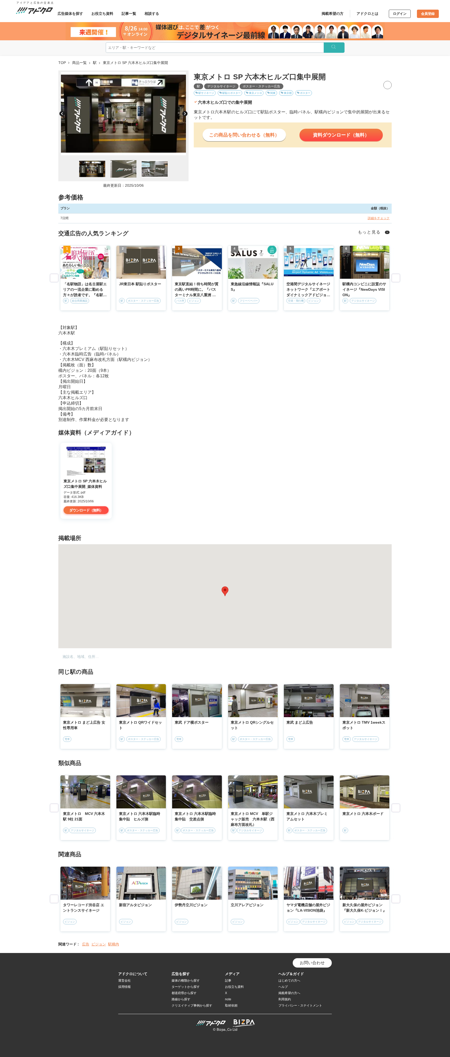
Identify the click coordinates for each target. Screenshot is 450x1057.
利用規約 (284, 999)
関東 (273, 93)
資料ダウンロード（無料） (341, 135)
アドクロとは (367, 13)
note (228, 999)
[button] (225, 591)
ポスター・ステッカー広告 (261, 86)
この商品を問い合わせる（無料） (244, 135)
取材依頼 (231, 1005)
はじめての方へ (289, 980)
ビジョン (98, 944)
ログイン (400, 14)
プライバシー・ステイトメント (300, 1005)
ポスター (305, 93)
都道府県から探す (184, 993)
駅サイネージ (206, 93)
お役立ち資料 (102, 13)
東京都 (288, 93)
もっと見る (369, 232)
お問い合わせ (312, 963)
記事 (228, 980)
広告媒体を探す (70, 13)
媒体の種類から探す (186, 980)
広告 (85, 944)
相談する (152, 13)
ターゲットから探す (186, 987)
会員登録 (428, 14)
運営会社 (124, 980)
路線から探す (181, 999)
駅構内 (113, 944)
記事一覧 (129, 13)
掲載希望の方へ (289, 993)
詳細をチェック (379, 218)
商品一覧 (79, 63)
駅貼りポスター (231, 93)
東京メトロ (255, 93)
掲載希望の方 (332, 13)
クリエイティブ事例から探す (192, 1005)
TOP (62, 63)
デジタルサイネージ (221, 86)
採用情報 (124, 987)
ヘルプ (283, 987)
